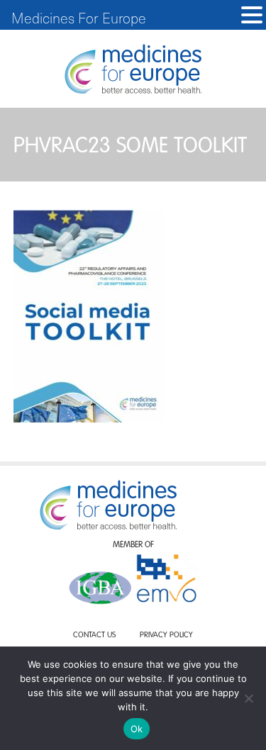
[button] (251, 15)
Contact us (94, 635)
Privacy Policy (166, 635)
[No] (248, 698)
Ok (137, 728)
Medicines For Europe (78, 17)
